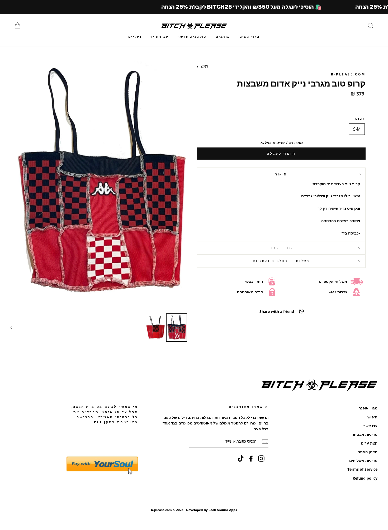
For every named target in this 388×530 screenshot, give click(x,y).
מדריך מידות (281, 248)
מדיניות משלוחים (363, 460)
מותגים (223, 36)
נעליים (134, 36)
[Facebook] (251, 458)
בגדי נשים (249, 36)
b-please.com (348, 74)
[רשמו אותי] (265, 441)
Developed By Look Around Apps (211, 510)
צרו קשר (370, 425)
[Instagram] (261, 458)
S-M (357, 129)
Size (360, 119)
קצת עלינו (369, 443)
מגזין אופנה (367, 407)
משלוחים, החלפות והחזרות (281, 261)
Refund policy (365, 478)
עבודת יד (159, 36)
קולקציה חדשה (192, 36)
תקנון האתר (367, 451)
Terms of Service (362, 469)
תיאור (281, 174)
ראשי (204, 66)
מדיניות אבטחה (364, 434)
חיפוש (372, 416)
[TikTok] (241, 458)
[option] (101, 185)
